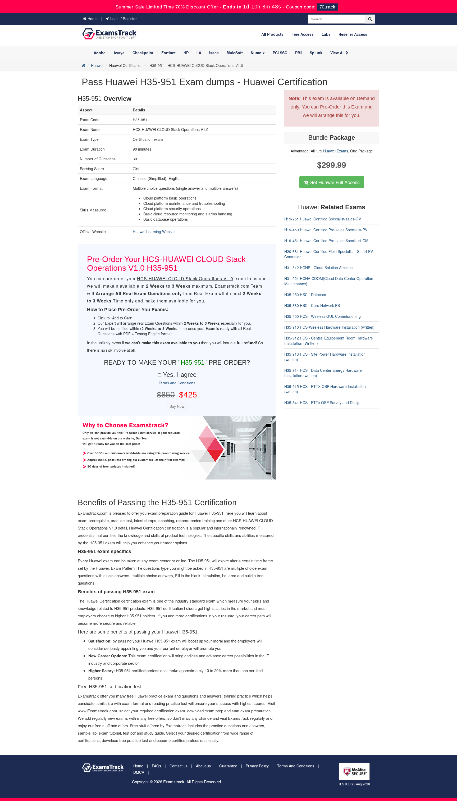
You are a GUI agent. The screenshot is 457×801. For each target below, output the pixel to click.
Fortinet (168, 52)
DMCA (138, 772)
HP (186, 52)
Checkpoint (142, 52)
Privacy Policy (257, 765)
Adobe (100, 52)
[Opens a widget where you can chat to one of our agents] (420, 770)
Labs (326, 34)
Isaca (214, 52)
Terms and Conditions (177, 383)
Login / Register (123, 18)
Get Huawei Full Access (334, 182)
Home (92, 18)
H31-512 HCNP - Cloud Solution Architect (319, 267)
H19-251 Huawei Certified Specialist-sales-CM (323, 218)
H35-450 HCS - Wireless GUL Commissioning (322, 316)
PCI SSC (280, 52)
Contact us (179, 765)
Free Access (302, 34)
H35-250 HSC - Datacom (305, 294)
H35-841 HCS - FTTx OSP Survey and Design (323, 402)
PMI (298, 52)
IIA (198, 52)
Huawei (97, 65)
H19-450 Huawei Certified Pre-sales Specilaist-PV (325, 229)
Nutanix (258, 52)
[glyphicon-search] (370, 19)
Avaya (119, 52)
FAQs (156, 765)
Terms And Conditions (295, 765)
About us (203, 765)
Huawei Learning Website (154, 231)
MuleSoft (235, 52)
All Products (272, 34)
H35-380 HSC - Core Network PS (312, 305)
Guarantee (228, 765)
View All (338, 52)
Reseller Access (353, 34)
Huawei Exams (335, 150)
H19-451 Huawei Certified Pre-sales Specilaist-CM (326, 240)
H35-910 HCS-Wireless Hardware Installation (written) (329, 327)
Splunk (316, 52)
